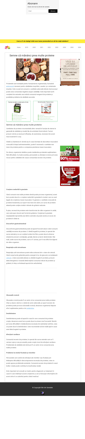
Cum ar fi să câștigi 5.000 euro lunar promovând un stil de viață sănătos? (42, 41)
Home (19, 47)
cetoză (8, 258)
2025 (71, 47)
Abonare (53, 11)
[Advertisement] (42, 26)
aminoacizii (10, 86)
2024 (64, 47)
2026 (79, 47)
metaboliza (30, 308)
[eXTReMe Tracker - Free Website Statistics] (42, 393)
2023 (56, 47)
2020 (34, 47)
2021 (41, 47)
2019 (26, 47)
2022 (49, 47)
